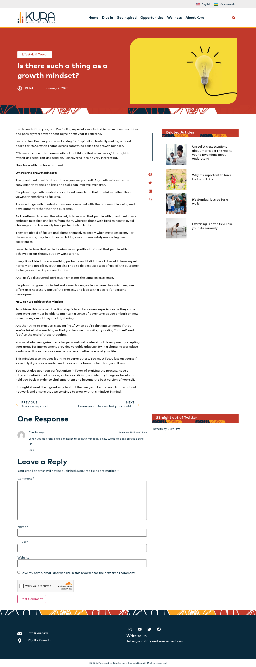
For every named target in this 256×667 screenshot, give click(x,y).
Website (23, 557)
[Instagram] (130, 629)
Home (93, 17)
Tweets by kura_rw (166, 428)
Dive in (107, 17)
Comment (25, 478)
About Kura (195, 17)
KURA (29, 88)
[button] (234, 18)
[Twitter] (149, 629)
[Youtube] (140, 629)
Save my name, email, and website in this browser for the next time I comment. (78, 572)
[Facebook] (159, 629)
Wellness (174, 17)
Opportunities (151, 17)
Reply (31, 450)
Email (22, 542)
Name (22, 526)
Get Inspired (127, 17)
